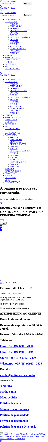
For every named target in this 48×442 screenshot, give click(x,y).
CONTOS (14, 33)
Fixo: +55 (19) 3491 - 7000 (16, 346)
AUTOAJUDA (16, 26)
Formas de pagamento (14, 420)
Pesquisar (27, 3)
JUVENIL (14, 44)
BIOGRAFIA (15, 28)
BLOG (7, 66)
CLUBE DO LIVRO (18, 31)
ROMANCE (15, 51)
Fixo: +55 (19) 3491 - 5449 (16, 351)
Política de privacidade (14, 415)
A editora (6, 385)
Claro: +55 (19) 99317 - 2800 (18, 357)
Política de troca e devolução (18, 426)
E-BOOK (13, 35)
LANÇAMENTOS (12, 19)
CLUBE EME (10, 64)
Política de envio (10, 403)
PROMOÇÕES (11, 60)
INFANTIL (14, 42)
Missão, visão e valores (14, 409)
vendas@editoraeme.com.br (17, 375)
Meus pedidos (8, 397)
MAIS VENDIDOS (13, 57)
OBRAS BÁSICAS (18, 49)
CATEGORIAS (11, 22)
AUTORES (14, 53)
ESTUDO (14, 40)
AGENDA (14, 24)
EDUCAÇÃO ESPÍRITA (20, 37)
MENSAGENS (16, 46)
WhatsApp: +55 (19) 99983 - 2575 (21, 363)
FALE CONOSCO (12, 69)
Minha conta (8, 391)
